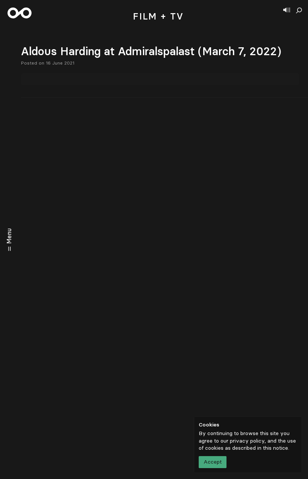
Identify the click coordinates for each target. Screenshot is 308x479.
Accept (213, 462)
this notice (275, 448)
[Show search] (299, 11)
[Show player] (286, 11)
